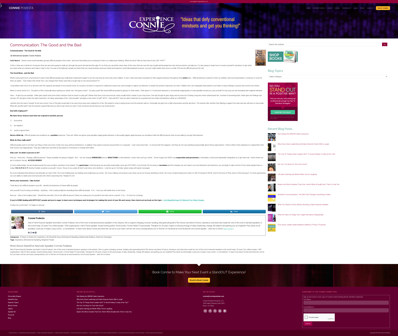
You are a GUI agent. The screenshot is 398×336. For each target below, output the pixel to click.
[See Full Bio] (234, 228)
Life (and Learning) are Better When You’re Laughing (297, 174)
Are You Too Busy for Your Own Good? (292, 164)
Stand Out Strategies (104, 237)
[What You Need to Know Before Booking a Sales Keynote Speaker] (272, 207)
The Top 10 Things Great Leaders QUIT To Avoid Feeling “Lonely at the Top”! (306, 154)
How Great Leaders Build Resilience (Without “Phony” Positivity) (302, 225)
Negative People (47, 240)
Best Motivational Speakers (79, 332)
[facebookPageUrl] (29, 233)
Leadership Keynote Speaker (27, 332)
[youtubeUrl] (33, 233)
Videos (10, 309)
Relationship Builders (87, 237)
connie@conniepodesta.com (199, 1)
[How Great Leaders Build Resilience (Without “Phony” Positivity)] (272, 228)
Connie (56, 8)
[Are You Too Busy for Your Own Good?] (272, 167)
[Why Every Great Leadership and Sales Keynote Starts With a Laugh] (272, 147)
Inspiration (41, 237)
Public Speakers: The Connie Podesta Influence (103, 332)
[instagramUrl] (31, 233)
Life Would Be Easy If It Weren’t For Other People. (184, 200)
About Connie (12, 306)
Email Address (308, 307)
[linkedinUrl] (35, 233)
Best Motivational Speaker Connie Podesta (132, 332)
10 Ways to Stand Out (28, 237)
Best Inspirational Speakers (154, 332)
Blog (9, 318)
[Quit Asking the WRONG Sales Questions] (272, 137)
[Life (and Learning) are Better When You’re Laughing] (272, 177)
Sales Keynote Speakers (62, 332)
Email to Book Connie (199, 280)
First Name (307, 299)
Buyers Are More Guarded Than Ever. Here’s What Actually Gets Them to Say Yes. (309, 184)
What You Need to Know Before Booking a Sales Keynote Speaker (303, 204)
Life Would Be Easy (53, 237)
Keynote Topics (13, 302)
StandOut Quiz (13, 299)
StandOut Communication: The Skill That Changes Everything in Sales (304, 194)
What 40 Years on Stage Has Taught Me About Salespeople (300, 215)
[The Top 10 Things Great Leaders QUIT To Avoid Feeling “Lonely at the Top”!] (272, 157)
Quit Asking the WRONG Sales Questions (293, 134)
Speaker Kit (12, 312)
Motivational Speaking (69, 237)
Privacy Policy (13, 332)
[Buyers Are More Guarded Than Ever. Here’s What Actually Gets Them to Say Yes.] (272, 187)
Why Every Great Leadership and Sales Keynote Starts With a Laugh (303, 144)
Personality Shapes (14, 296)
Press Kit (11, 315)
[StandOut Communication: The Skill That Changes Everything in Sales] (272, 197)
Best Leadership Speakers (45, 332)
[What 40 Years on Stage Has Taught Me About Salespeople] (272, 218)
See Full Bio (228, 229)
